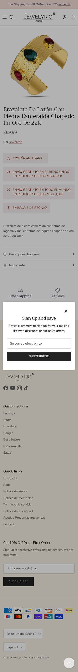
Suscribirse (39, 356)
